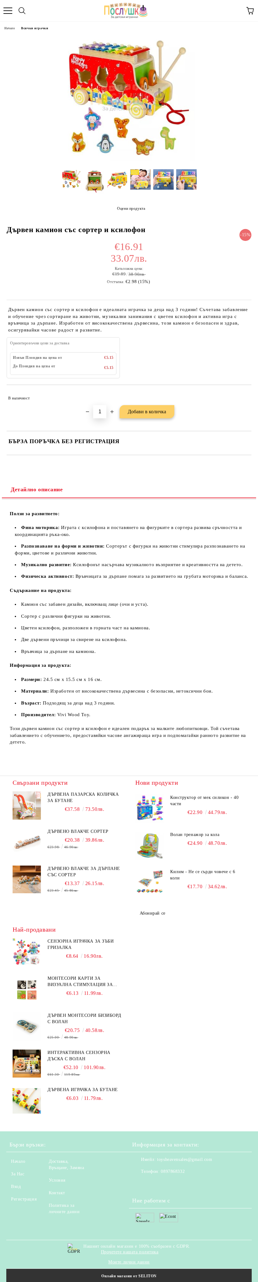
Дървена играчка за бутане (83, 1089)
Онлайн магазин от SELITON (129, 1276)
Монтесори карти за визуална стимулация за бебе (80, 982)
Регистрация (23, 1199)
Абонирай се (152, 913)
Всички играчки (34, 28)
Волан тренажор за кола (194, 834)
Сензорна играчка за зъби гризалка (81, 944)
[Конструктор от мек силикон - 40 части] (149, 808)
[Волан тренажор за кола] (149, 846)
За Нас (17, 1174)
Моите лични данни (129, 1262)
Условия (57, 1180)
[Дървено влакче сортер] (27, 854)
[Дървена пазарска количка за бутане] (27, 818)
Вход (16, 1186)
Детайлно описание (37, 489)
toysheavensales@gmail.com (184, 1159)
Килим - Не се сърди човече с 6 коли (202, 874)
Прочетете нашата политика (130, 1252)
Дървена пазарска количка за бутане (83, 797)
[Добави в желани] (242, 395)
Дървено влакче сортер (78, 831)
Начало (9, 28)
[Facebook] (140, 1184)
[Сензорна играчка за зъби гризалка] (27, 952)
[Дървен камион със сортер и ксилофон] (129, 159)
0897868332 (173, 1171)
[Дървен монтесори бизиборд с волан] (27, 1026)
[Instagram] (154, 1184)
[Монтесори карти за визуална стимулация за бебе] (27, 989)
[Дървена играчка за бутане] (27, 1101)
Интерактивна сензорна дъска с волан (79, 1055)
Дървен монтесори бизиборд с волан (84, 1018)
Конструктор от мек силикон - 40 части (204, 800)
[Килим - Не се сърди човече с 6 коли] (149, 883)
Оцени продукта (131, 208)
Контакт (57, 1192)
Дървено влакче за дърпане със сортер (84, 871)
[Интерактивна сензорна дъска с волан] (27, 1064)
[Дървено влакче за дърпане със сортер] (27, 891)
